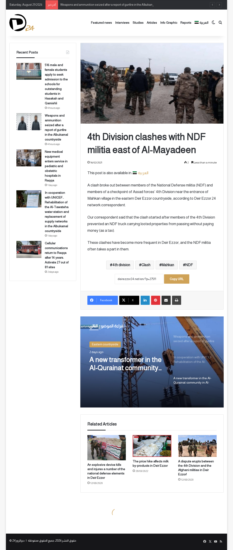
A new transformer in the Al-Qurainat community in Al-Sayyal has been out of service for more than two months (126, 364)
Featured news (101, 22)
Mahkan (168, 265)
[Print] (176, 300)
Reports (185, 22)
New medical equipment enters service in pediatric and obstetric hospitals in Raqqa (56, 166)
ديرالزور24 (18, 540)
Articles (152, 22)
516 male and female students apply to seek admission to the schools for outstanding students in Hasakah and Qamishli (56, 84)
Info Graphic (168, 22)
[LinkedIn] (145, 300)
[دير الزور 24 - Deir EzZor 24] (22, 22)
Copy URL (177, 279)
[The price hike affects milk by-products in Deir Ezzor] (152, 446)
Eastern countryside (105, 344)
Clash (146, 265)
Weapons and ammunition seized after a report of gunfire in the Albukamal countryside (116, 4)
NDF (189, 265)
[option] (152, 361)
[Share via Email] (166, 300)
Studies (138, 22)
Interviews (122, 22)
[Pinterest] (155, 300)
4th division (121, 265)
